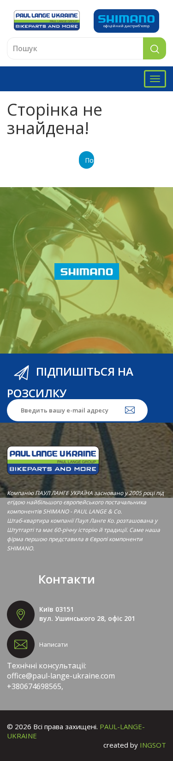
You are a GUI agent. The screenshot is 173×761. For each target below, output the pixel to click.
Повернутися (89, 160)
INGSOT (153, 744)
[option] (86, 271)
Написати (53, 644)
